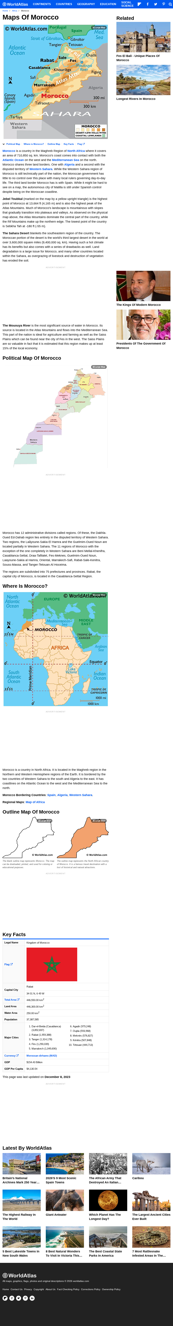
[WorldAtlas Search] (170, 4)
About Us (50, 1289)
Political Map (13, 144)
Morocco (9, 151)
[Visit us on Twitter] (18, 1298)
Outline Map (53, 144)
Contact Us (16, 1289)
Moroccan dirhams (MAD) (42, 1055)
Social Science (127, 4)
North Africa (76, 151)
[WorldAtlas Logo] (16, 4)
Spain (51, 795)
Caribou (138, 1178)
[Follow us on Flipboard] (5, 1298)
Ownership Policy (111, 1289)
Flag (80, 144)
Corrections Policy (90, 1289)
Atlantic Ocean (13, 160)
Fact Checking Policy (68, 1289)
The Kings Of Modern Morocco (138, 304)
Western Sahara (40, 169)
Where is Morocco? (34, 144)
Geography (86, 4)
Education (108, 4)
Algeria (69, 164)
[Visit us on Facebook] (11, 1298)
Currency (10, 1055)
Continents (42, 4)
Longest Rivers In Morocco (135, 99)
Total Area (10, 999)
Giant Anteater (56, 1214)
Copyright (39, 1289)
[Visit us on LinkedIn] (32, 1298)
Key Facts (69, 144)
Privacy (28, 1289)
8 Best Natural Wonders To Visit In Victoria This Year (63, 1256)
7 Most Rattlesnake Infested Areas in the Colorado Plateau (147, 1256)
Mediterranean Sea (65, 160)
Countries (64, 4)
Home (6, 1289)
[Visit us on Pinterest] (25, 1298)
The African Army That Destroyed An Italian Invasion (105, 1182)
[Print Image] (99, 27)
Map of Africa (35, 802)
